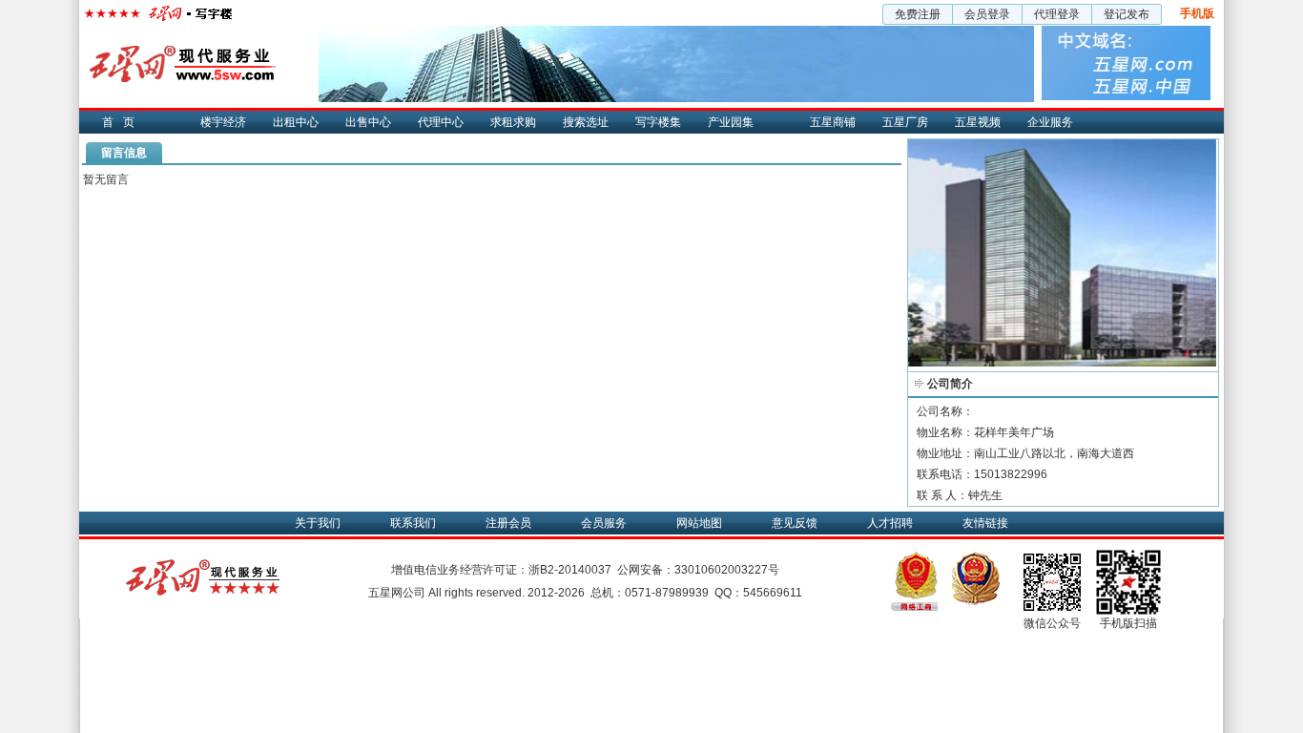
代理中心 (441, 122)
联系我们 (413, 523)
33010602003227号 (726, 569)
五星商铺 (833, 122)
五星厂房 (905, 122)
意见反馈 (794, 523)
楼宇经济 (223, 122)
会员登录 (987, 14)
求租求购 (513, 122)
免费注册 (918, 14)
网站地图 (699, 523)
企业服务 (1050, 122)
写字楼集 (658, 122)
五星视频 (978, 122)
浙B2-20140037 (569, 569)
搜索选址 (586, 122)
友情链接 (985, 523)
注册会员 (508, 523)
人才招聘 (890, 523)
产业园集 (731, 122)
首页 (123, 122)
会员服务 (604, 523)
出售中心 (368, 122)
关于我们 (318, 523)
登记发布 (1126, 14)
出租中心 (296, 122)
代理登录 (1057, 14)
